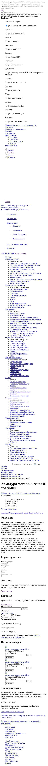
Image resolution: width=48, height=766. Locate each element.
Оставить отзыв (7, 591)
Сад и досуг (9, 759)
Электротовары (11, 753)
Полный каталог (11, 761)
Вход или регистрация (9, 208)
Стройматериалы (11, 741)
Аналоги (39, 513)
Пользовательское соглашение (12, 712)
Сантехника (10, 757)
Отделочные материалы (14, 747)
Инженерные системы (13, 749)
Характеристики (15, 513)
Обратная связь (11, 145)
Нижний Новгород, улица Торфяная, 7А (21, 636)
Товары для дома (11, 755)
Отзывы (25, 513)
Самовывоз (14, 139)
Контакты (9, 127)
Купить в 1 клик (7, 613)
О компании (11, 214)
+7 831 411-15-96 (7, 253)
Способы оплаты (16, 141)
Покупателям (12, 223)
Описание (5, 513)
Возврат (13, 143)
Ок (2, 10)
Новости (8, 131)
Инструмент (10, 745)
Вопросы (32, 513)
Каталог (8, 257)
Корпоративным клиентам (15, 129)
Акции (25, 210)
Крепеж (8, 751)
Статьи (8, 763)
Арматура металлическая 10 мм (17, 649)
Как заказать (10, 133)
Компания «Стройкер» (9, 210)
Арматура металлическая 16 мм (17, 662)
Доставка (13, 137)
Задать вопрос (6, 604)
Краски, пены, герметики (15, 743)
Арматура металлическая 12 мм (17, 675)
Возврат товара (19, 239)
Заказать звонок (20, 253)
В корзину (9, 657)
